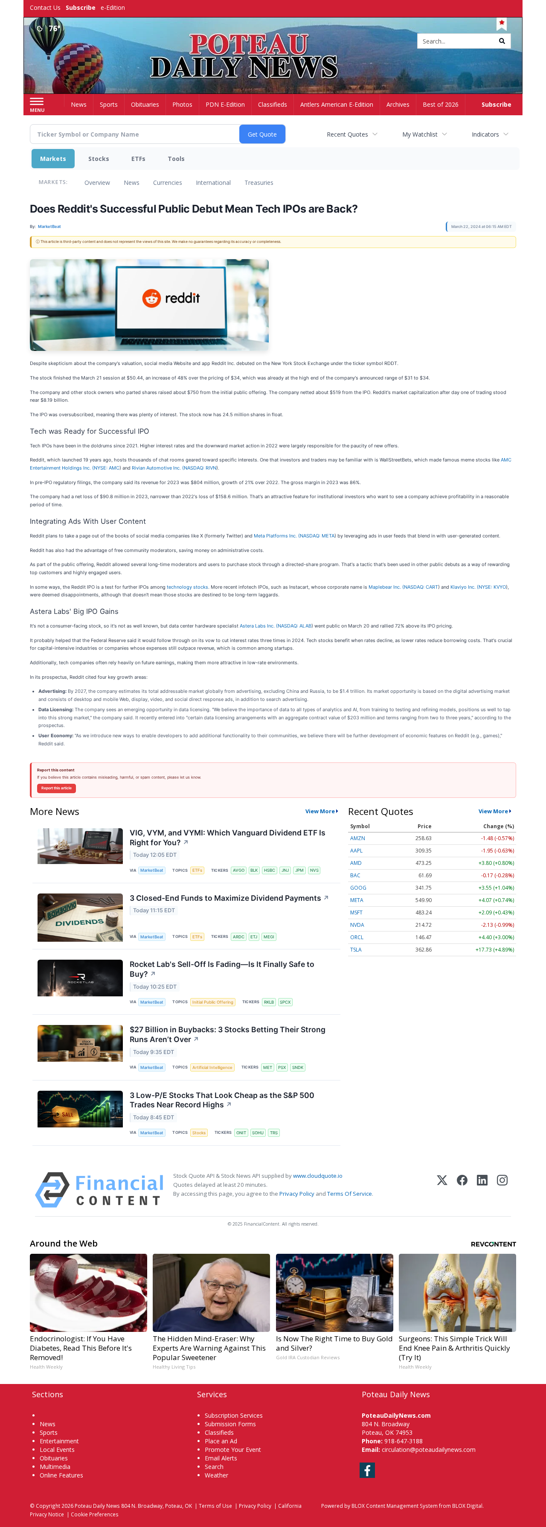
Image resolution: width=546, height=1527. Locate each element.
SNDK (297, 1067)
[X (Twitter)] (442, 1190)
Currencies (167, 182)
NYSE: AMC (106, 468)
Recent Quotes (347, 134)
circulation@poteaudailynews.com (429, 1449)
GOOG (358, 887)
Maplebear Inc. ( (386, 587)
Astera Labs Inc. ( (259, 626)
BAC (355, 875)
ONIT (241, 1132)
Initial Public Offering (212, 1002)
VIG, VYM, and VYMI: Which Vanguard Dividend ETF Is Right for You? (227, 837)
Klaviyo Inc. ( (464, 587)
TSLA (356, 949)
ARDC (238, 936)
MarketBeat (151, 870)
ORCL (356, 937)
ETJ (253, 936)
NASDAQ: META (317, 536)
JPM (299, 870)
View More (320, 811)
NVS (314, 870)
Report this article (56, 788)
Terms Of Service (349, 1193)
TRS (274, 1132)
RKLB (269, 1002)
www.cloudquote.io (318, 1176)
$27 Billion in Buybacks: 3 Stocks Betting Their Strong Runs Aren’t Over (227, 1034)
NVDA (357, 924)
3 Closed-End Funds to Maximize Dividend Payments (229, 897)
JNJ (285, 870)
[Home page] (273, 42)
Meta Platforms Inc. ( (277, 536)
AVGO (238, 870)
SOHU (258, 1132)
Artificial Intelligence (212, 1067)
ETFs (138, 159)
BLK (254, 870)
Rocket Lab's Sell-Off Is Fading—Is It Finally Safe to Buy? (222, 969)
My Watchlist (420, 134)
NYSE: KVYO (492, 587)
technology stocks (187, 587)
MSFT (356, 912)
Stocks (98, 159)
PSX (282, 1067)
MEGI (269, 936)
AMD (356, 863)
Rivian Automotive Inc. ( (158, 468)
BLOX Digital (467, 1505)
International (213, 182)
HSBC (269, 870)
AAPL (356, 850)
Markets (53, 159)
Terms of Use (215, 1505)
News (131, 182)
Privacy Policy (296, 1193)
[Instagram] (502, 1190)
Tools (176, 159)
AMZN (357, 838)
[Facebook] (462, 1190)
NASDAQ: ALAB (294, 626)
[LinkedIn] (482, 1190)
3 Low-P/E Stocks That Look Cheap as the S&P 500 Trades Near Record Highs (222, 1100)
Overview (97, 182)
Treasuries (258, 182)
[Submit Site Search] (502, 41)
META (356, 900)
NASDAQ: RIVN (200, 468)
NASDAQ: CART (421, 587)
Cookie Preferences (95, 1514)
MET (267, 1067)
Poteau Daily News (97, 1505)
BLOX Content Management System (394, 1505)
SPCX (285, 1002)
